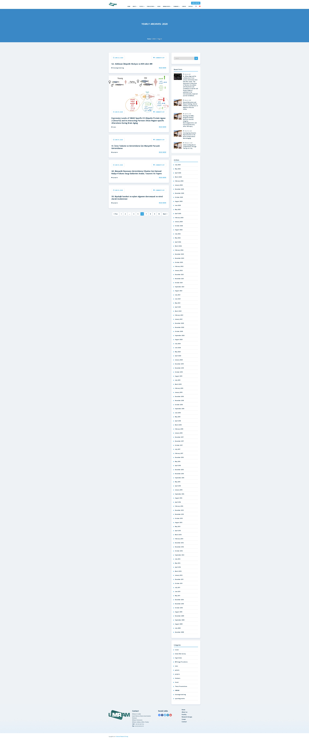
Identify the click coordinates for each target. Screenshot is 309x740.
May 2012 (177, 563)
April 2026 (178, 173)
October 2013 (179, 518)
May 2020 (178, 352)
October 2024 (179, 226)
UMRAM (177, 690)
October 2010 (179, 608)
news (114, 127)
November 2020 (179, 327)
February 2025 (179, 218)
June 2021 (178, 299)
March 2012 (178, 571)
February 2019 (179, 388)
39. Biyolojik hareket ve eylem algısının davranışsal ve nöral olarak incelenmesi (137, 197)
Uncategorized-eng (118, 68)
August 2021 (178, 291)
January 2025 (179, 222)
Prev (116, 214)
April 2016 (178, 466)
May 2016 (177, 461)
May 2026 (178, 169)
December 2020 (179, 323)
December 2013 (179, 510)
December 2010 (179, 600)
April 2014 (178, 502)
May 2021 (177, 303)
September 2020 (179, 335)
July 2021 (177, 295)
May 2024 (178, 238)
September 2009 (179, 620)
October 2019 (179, 372)
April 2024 (178, 242)
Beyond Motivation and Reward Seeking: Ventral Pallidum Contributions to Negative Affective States (190, 105)
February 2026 (179, 181)
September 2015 (179, 478)
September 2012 (179, 555)
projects (115, 152)
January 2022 (179, 270)
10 (159, 214)
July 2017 (177, 449)
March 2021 (178, 311)
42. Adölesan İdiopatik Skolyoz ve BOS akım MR (131, 64)
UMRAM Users (166, 6)
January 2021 (178, 319)
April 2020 (178, 356)
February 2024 (179, 250)
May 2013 (177, 527)
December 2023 (179, 254)
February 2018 (179, 429)
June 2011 (177, 592)
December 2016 (179, 457)
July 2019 (177, 380)
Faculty (184, 715)
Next (164, 214)
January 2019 (178, 392)
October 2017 (179, 445)
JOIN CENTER (195, 3)
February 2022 (179, 266)
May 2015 (177, 482)
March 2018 (178, 425)
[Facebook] (162, 715)
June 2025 (178, 205)
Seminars (176, 6)
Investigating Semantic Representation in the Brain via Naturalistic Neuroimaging (189, 135)
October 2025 (179, 197)
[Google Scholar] (159, 715)
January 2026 (179, 185)
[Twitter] (165, 715)
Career (184, 6)
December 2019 (179, 364)
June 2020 (178, 348)
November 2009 (179, 616)
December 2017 (179, 437)
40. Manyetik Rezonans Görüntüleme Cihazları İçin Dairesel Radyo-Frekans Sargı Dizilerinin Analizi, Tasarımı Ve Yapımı (136, 172)
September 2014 (179, 494)
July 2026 (178, 165)
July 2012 (177, 559)
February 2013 (179, 539)
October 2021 (179, 283)
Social (176, 682)
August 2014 (178, 498)
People (142, 6)
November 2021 (179, 279)
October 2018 (179, 405)
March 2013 (178, 535)
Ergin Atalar (178, 658)
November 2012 (179, 547)
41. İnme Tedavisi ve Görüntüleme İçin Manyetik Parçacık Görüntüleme (135, 147)
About (134, 6)
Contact (190, 6)
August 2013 (178, 522)
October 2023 (179, 262)
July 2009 (178, 628)
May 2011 (177, 596)
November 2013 (179, 514)
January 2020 (179, 360)
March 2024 (178, 246)
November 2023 (179, 258)
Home (128, 6)
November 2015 (179, 474)
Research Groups (187, 717)
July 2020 (178, 344)
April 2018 (178, 421)
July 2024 (178, 234)
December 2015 (179, 470)
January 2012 (178, 575)
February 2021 (179, 315)
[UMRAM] (112, 4)
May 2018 (177, 417)
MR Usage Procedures (181, 662)
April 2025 (178, 214)
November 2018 (179, 401)
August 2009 (179, 624)
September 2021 (179, 287)
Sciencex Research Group (122, 736)
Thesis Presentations (181, 686)
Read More (162, 68)
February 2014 (179, 506)
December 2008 (179, 632)
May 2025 (178, 209)
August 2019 (178, 376)
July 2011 (177, 587)
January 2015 (178, 490)
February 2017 (179, 453)
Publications (150, 6)
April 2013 (178, 531)
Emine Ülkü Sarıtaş (180, 654)
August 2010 (178, 612)
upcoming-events (180, 699)
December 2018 (179, 396)
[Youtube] (170, 715)
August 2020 (179, 340)
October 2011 (178, 583)
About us (184, 712)
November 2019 (179, 368)
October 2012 (179, 551)
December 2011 (179, 579)
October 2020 (179, 331)
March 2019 (178, 384)
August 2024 (179, 230)
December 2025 (179, 189)
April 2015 (178, 486)
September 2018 (179, 409)
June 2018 (178, 413)
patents (177, 670)
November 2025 (179, 193)
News (158, 6)
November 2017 (179, 441)
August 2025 (179, 201)
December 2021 (179, 274)
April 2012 (178, 567)
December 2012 (179, 543)
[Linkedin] (168, 715)
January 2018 (178, 433)
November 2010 (179, 604)
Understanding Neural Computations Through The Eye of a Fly (189, 146)
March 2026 (178, 177)
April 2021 (178, 307)
